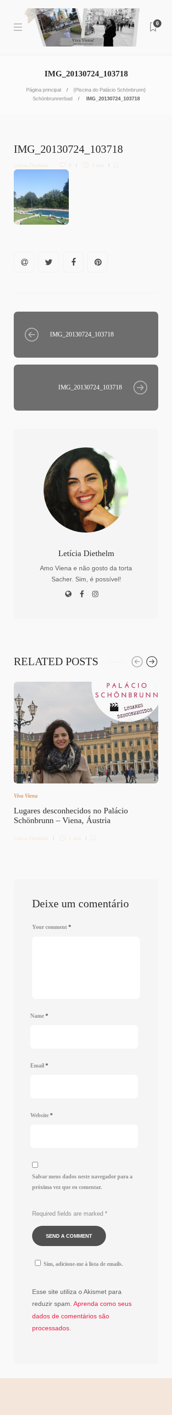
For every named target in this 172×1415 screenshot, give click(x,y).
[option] (86, 760)
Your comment (51, 927)
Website (41, 1115)
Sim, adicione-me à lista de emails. (83, 1264)
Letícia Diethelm (31, 165)
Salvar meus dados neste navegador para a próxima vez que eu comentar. (82, 1181)
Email (39, 1065)
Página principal (43, 90)
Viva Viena (26, 796)
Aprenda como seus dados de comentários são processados (82, 1316)
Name (39, 1016)
